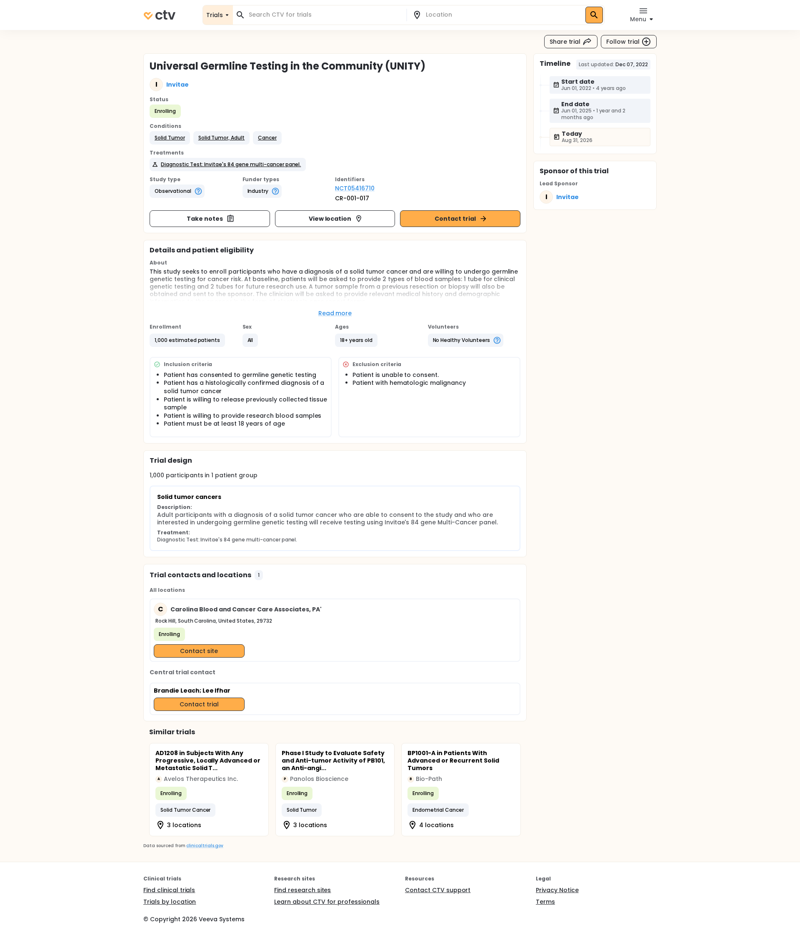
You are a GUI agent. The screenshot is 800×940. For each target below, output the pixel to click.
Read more (335, 313)
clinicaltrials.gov (204, 846)
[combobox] (324, 14)
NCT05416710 (355, 188)
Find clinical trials (169, 890)
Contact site (199, 651)
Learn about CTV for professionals (327, 901)
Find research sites (302, 890)
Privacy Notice (557, 890)
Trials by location (169, 901)
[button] (170, 138)
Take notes (205, 218)
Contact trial (455, 218)
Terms (545, 901)
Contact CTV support (437, 890)
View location (330, 218)
